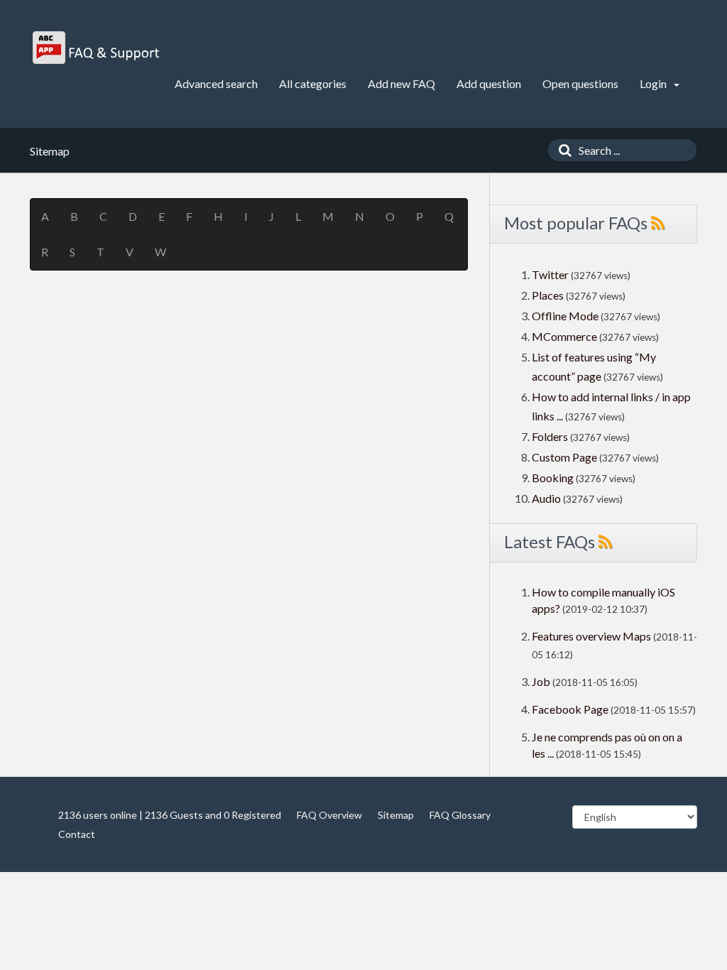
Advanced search (216, 83)
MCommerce (565, 336)
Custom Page (565, 457)
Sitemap (396, 815)
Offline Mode (566, 315)
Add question (489, 83)
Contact (76, 834)
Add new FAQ (401, 83)
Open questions (580, 83)
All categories (312, 83)
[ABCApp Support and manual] (97, 47)
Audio (546, 498)
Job (541, 681)
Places (548, 295)
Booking (554, 477)
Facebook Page (570, 709)
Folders (550, 436)
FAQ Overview (329, 815)
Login (654, 83)
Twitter (550, 274)
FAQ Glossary (460, 815)
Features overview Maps (591, 636)
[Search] (561, 150)
